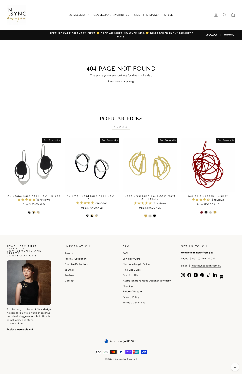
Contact (69, 280)
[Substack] (221, 277)
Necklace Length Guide (136, 264)
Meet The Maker (146, 14)
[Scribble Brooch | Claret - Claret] (201, 212)
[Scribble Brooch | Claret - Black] (206, 212)
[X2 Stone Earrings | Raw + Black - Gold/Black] (33, 212)
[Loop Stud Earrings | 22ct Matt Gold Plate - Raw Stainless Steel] (150, 215)
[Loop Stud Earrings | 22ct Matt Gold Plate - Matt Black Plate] (154, 215)
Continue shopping (121, 81)
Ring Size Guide (132, 269)
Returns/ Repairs (132, 291)
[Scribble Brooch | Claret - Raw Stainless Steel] (210, 212)
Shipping (128, 286)
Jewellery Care (131, 258)
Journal (69, 269)
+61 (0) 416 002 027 (203, 258)
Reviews (69, 275)
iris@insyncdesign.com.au (206, 265)
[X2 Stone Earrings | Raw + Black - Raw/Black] (29, 212)
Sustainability (130, 275)
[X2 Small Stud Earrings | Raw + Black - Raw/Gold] (96, 215)
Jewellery (77, 14)
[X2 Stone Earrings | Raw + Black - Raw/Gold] (38, 212)
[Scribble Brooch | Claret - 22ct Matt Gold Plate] (214, 212)
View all (121, 126)
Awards (69, 253)
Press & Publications (76, 258)
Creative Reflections (76, 264)
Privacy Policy (131, 297)
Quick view (34, 188)
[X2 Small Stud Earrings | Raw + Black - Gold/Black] (92, 215)
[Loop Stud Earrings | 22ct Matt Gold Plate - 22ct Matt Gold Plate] (145, 215)
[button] (27, 200)
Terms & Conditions (134, 302)
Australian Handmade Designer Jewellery (147, 280)
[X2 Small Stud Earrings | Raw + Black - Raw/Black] (87, 215)
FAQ (125, 253)
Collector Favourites (111, 14)
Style (168, 14)
